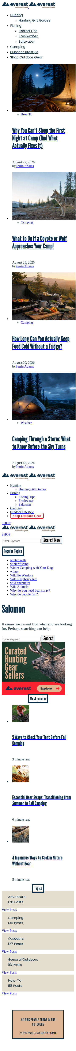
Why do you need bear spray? (30, 590)
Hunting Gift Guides (34, 20)
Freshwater (28, 36)
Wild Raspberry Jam (23, 579)
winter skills (18, 560)
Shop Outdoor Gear (26, 57)
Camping (17, 46)
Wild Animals (19, 586)
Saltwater (27, 41)
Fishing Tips (28, 30)
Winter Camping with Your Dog (31, 567)
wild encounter (20, 583)
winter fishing (19, 564)
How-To (26, 114)
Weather (26, 423)
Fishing (15, 25)
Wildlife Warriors (21, 575)
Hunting (16, 15)
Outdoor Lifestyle (24, 52)
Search (48, 638)
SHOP (6, 523)
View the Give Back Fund (38, 1033)
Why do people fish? (24, 594)
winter (14, 571)
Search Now (51, 540)
